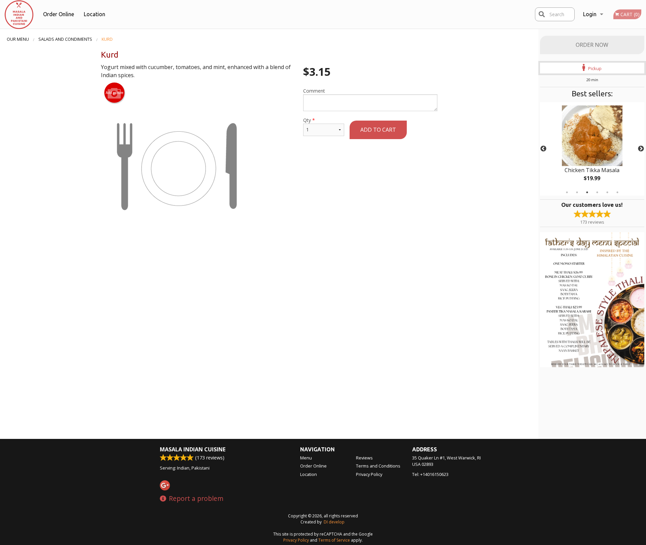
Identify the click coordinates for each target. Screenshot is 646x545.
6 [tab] (617, 192)
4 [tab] (597, 192)
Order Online (58, 14)
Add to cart (378, 129)
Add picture (114, 92)
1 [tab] (567, 192)
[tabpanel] (592, 149)
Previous (543, 149)
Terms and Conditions (378, 466)
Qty (309, 120)
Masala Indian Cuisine (192, 449)
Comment (314, 91)
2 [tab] (577, 192)
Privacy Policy (369, 474)
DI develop (334, 522)
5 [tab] (607, 192)
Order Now (592, 45)
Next (641, 149)
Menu (306, 458)
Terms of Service (334, 540)
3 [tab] (587, 192)
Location (94, 14)
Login (590, 14)
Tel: (430, 474)
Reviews (364, 458)
